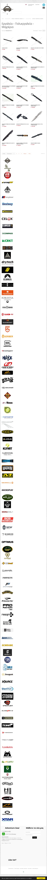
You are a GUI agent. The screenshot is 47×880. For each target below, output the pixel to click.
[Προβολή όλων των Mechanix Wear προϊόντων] (7, 478)
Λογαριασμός (37, 4)
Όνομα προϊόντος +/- (9, 30)
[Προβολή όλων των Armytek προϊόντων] (7, 185)
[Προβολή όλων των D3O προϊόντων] (7, 251)
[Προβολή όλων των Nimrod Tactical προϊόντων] (7, 537)
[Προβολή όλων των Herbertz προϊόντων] (7, 383)
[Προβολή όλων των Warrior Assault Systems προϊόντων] (7, 794)
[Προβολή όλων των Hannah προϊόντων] (7, 368)
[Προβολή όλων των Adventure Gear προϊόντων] (7, 163)
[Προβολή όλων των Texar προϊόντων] (7, 728)
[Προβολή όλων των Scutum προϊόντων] (7, 655)
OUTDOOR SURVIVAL (7, 18)
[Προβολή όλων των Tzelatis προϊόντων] (7, 750)
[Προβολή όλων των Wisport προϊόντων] (7, 808)
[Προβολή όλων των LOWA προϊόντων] (7, 456)
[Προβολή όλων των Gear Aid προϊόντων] (7, 332)
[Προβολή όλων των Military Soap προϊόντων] (7, 507)
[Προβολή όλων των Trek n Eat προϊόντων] (7, 743)
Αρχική (3, 18)
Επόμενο (25, 153)
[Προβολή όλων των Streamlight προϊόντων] (7, 706)
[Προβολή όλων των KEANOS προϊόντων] (7, 427)
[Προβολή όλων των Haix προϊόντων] (7, 361)
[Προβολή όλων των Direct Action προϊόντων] (7, 258)
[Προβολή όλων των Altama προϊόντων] (7, 171)
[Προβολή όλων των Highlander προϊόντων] (7, 391)
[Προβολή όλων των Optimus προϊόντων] (7, 545)
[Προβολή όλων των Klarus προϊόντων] (7, 442)
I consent (41, 878)
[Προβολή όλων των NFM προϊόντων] (7, 530)
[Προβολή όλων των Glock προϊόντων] (7, 346)
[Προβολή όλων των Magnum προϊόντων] (7, 471)
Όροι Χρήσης (30, 868)
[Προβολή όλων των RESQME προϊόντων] (7, 618)
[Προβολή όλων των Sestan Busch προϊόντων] (7, 662)
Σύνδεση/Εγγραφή (31, 4)
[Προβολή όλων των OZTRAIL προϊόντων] (7, 566)
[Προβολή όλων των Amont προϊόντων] (7, 178)
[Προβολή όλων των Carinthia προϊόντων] (7, 214)
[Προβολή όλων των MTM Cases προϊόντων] (7, 523)
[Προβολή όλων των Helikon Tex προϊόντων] (7, 375)
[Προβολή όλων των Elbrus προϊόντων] (7, 280)
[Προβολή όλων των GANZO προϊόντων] (7, 317)
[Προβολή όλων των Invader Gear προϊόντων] (7, 398)
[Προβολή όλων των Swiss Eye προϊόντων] (7, 713)
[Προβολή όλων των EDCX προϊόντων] (7, 273)
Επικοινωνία (30, 5)
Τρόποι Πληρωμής (16, 868)
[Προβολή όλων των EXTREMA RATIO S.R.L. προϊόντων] (7, 288)
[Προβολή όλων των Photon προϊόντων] (7, 595)
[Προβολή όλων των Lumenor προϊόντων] (7, 464)
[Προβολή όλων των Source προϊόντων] (7, 684)
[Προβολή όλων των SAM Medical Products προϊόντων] (7, 641)
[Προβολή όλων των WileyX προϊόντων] (7, 801)
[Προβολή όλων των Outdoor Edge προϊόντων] (7, 552)
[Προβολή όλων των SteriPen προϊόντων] (7, 692)
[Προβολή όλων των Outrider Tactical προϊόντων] (7, 559)
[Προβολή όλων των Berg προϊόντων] (7, 192)
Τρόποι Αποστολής (11, 868)
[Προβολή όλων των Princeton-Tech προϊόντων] (7, 602)
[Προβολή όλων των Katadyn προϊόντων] (7, 420)
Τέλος (29, 153)
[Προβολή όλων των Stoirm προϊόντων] (7, 699)
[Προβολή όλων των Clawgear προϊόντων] (7, 229)
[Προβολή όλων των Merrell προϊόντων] (7, 485)
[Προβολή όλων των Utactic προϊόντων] (7, 772)
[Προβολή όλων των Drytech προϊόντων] (7, 265)
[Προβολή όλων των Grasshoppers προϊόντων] (7, 354)
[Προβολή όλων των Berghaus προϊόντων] (7, 200)
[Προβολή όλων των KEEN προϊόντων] (7, 434)
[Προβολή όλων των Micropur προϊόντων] (7, 493)
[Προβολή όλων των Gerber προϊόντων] (7, 339)
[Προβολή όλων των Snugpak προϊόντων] (7, 677)
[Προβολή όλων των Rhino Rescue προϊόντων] (7, 625)
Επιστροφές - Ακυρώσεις (23, 868)
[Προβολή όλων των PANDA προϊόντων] (7, 573)
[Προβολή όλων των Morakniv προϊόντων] (7, 515)
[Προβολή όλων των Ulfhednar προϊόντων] (7, 757)
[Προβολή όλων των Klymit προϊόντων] (7, 449)
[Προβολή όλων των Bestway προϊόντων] (7, 207)
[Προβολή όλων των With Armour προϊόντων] (7, 815)
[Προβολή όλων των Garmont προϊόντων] (7, 324)
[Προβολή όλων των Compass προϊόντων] (7, 236)
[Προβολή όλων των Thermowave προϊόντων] (7, 735)
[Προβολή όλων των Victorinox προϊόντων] (7, 779)
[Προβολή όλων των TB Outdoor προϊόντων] (7, 721)
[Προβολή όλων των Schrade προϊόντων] (7, 648)
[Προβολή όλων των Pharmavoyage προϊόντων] (7, 588)
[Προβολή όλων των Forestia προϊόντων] (7, 303)
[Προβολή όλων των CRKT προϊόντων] (7, 243)
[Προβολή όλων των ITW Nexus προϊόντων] (7, 405)
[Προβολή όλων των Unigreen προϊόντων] (7, 764)
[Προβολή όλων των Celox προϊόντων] (7, 222)
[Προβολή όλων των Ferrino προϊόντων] (7, 295)
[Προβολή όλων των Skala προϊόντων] (7, 670)
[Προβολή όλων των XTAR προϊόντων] (7, 823)
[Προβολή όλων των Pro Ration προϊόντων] (7, 610)
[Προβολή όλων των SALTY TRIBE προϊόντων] (7, 633)
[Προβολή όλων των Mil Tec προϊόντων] (7, 500)
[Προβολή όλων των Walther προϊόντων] (7, 786)
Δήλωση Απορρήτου (35, 868)
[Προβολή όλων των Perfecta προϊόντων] (7, 580)
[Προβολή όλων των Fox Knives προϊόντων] (7, 310)
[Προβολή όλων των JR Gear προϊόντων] (7, 413)
